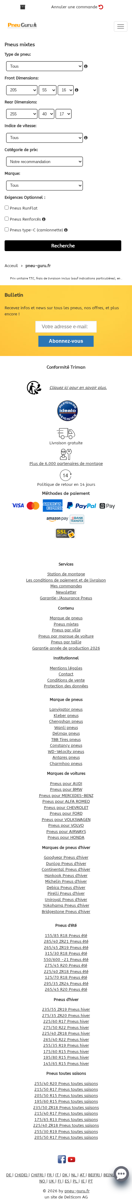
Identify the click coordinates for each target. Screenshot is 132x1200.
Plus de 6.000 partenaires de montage (66, 463)
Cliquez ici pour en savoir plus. (78, 387)
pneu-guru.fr (77, 1191)
